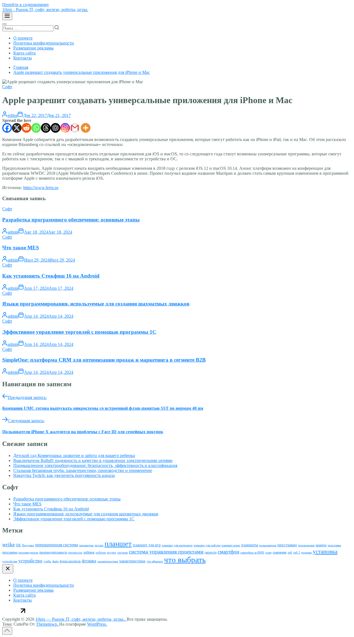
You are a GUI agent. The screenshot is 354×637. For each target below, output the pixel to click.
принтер (321, 545)
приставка (334, 545)
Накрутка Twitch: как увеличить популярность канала (64, 475)
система (122, 552)
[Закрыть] (7, 568)
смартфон (228, 552)
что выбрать (185, 559)
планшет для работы (207, 545)
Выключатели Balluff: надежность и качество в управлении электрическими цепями (93, 460)
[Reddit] (26, 128)
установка (325, 551)
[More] (86, 128)
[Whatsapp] (36, 128)
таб (290, 552)
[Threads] (46, 128)
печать (99, 545)
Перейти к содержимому (25, 4)
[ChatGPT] (55, 128)
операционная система (56, 544)
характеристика (107, 561)
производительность (53, 552)
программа (9, 552)
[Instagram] (65, 128)
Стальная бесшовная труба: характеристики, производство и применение (82, 470)
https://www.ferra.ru (40, 187)
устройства (9, 561)
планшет (118, 544)
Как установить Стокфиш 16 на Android (51, 276)
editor (13, 115)
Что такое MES (20, 247)
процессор (75, 552)
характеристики (132, 561)
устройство (30, 560)
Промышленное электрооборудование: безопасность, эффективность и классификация (95, 465)
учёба (47, 561)
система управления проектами (166, 552)
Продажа (28, 545)
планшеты (249, 545)
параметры (86, 545)
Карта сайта (24, 53)
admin (13, 232)
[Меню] (7, 16)
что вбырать (155, 561)
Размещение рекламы (33, 48)
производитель (28, 552)
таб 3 (296, 552)
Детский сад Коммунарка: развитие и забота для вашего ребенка (74, 455)
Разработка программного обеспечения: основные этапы (71, 220)
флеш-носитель (70, 561)
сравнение (280, 552)
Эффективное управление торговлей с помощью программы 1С (79, 332)
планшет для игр (147, 545)
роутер (111, 552)
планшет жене (231, 545)
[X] (17, 128)
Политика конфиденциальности (43, 43)
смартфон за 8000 (252, 552)
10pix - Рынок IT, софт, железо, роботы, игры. (45, 9)
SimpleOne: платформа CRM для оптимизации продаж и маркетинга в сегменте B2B (104, 360)
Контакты (22, 58)
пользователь (267, 545)
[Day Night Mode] (4, 24)
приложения (306, 545)
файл (55, 561)
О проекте (23, 38)
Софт (7, 86)
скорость (211, 552)
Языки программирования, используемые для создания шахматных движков (95, 304)
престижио (287, 545)
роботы (101, 552)
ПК (18, 545)
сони (268, 552)
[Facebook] (7, 128)
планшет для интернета (177, 545)
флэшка (89, 560)
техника (306, 552)
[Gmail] (75, 128)
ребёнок (89, 552)
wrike (8, 544)
